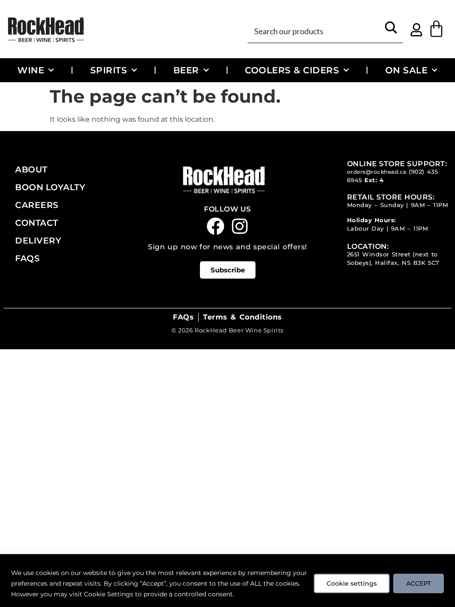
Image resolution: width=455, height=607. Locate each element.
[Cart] (436, 29)
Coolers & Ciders (292, 70)
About (31, 169)
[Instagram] (240, 226)
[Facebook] (215, 226)
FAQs (27, 258)
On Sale (406, 70)
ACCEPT (418, 583)
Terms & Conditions (242, 317)
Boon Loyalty (50, 187)
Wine (30, 70)
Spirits (109, 70)
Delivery (38, 240)
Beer (186, 70)
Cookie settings (352, 583)
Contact (36, 222)
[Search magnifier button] (391, 30)
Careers (37, 205)
